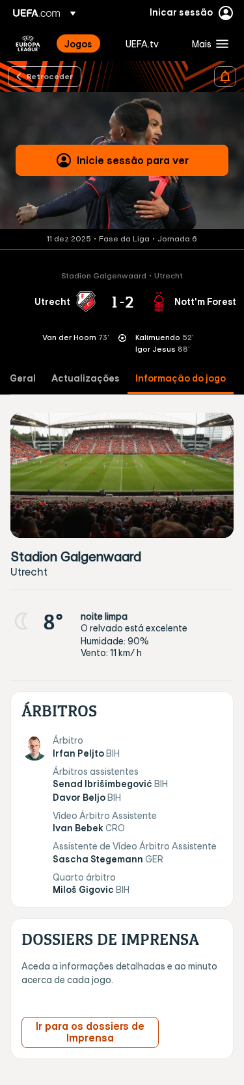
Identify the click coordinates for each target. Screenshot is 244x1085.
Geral (23, 379)
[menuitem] (84, 43)
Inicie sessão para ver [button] (133, 160)
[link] (78, 43)
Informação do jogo (180, 379)
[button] (207, 43)
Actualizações (85, 379)
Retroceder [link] (50, 75)
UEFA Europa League (28, 43)
